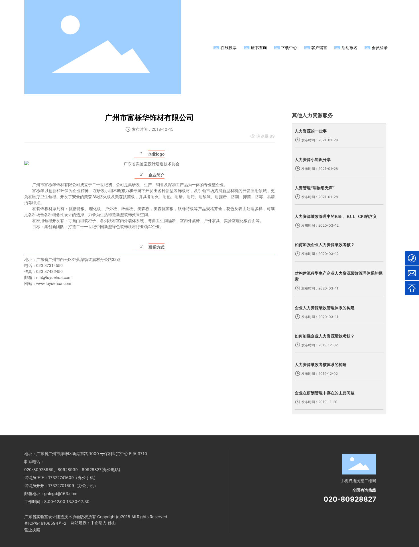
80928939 (68, 469)
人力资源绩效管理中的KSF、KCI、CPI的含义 (336, 216)
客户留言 (319, 47)
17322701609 (61, 485)
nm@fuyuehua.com (54, 277)
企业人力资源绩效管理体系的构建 (325, 308)
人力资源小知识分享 (313, 160)
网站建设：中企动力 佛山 (93, 522)
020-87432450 (49, 271)
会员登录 (380, 47)
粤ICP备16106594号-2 (45, 523)
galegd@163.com (60, 493)
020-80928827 (350, 499)
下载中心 (289, 47)
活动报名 (349, 47)
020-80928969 (39, 469)
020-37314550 (49, 265)
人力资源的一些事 (311, 131)
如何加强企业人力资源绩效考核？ (325, 245)
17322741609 (61, 477)
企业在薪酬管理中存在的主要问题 (325, 393)
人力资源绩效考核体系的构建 (321, 365)
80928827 (91, 469)
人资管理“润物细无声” (315, 188)
